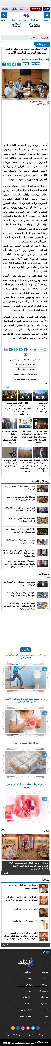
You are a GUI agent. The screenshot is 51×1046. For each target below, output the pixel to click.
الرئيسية (45, 20)
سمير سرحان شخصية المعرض (25, 374)
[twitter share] (14, 64)
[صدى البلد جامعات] (24, 9)
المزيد (5, 873)
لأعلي (43, 952)
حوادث (12, 20)
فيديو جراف (44, 1003)
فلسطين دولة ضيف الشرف (25, 379)
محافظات (28, 1003)
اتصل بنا (29, 1035)
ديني (30, 991)
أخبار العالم (44, 997)
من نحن (41, 1035)
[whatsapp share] (9, 64)
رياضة (29, 978)
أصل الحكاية (27, 997)
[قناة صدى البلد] (46, 9)
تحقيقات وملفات (26, 1016)
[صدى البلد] (25, 15)
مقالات (46, 1022)
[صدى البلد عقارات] (14, 9)
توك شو (29, 985)
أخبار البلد (22, 20)
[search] (4, 15)
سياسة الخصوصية (14, 1035)
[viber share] (6, 349)
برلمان (46, 1016)
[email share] (4, 64)
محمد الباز (37, 359)
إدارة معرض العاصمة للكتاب (25, 364)
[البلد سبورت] (36, 9)
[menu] (47, 15)
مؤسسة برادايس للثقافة (25, 369)
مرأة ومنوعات (43, 991)
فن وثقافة (34, 38)
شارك (25, 64)
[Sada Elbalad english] (5, 9)
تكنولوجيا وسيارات (25, 1010)
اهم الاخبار (34, 20)
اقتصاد (46, 1010)
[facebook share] (19, 64)
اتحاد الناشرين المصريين (19, 359)
